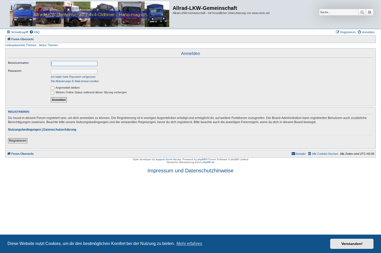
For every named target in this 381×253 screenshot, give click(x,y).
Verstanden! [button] (352, 244)
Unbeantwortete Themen (20, 45)
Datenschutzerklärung (59, 129)
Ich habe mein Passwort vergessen (73, 76)
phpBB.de (208, 162)
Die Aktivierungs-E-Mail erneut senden (75, 81)
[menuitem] (34, 32)
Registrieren (17, 141)
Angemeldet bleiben (67, 87)
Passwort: (15, 70)
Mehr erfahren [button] (189, 243)
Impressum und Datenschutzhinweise (190, 170)
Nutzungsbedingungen (24, 129)
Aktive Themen (48, 45)
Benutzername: (18, 62)
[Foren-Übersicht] (89, 14)
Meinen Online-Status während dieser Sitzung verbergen (91, 92)
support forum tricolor (168, 159)
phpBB (201, 159)
